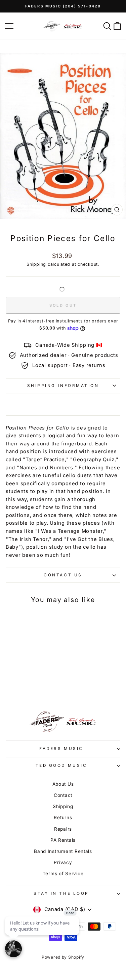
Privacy (63, 862)
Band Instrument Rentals (63, 851)
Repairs (63, 829)
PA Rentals (63, 840)
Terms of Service (63, 873)
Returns (63, 817)
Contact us (63, 575)
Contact (63, 795)
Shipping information (63, 385)
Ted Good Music (61, 765)
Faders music (61, 748)
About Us (63, 784)
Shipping (36, 264)
